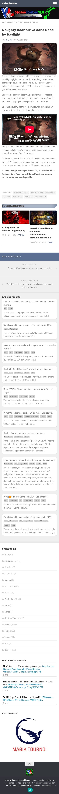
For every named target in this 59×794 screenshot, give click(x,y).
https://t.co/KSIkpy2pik (31, 671)
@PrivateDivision (32, 668)
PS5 (14, 197)
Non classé (8, 437)
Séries (7, 612)
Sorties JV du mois (31, 417)
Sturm (9, 40)
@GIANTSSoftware (12, 687)
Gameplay (9, 573)
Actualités (7, 22)
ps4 (8, 197)
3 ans (5, 674)
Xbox (35, 22)
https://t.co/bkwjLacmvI (13, 668)
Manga (8, 580)
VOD (7, 643)
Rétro (7, 605)
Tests (11, 309)
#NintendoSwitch (35, 684)
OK (30, 790)
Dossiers (8, 567)
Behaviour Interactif (21, 193)
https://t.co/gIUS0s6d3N (32, 687)
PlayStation (25, 22)
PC (16, 22)
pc (4, 197)
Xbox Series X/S (40, 197)
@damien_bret (47, 666)
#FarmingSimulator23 (17, 684)
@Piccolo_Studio (10, 671)
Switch (43, 417)
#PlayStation (8, 699)
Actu (5, 329)
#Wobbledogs (47, 697)
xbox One (28, 197)
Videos (8, 637)
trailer (20, 197)
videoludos (9, 3)
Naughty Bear (50, 193)
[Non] (55, 785)
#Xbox (18, 699)
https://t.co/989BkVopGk (32, 699)
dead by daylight (37, 193)
